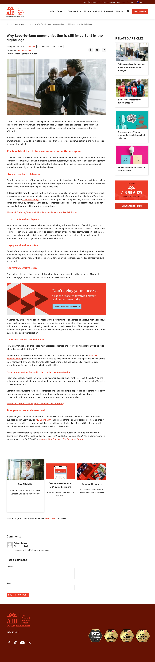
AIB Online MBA (43, 420)
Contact (130, 2)
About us (120, 11)
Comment (10, 567)
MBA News (50, 518)
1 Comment (30, 46)
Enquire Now (139, 12)
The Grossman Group (72, 439)
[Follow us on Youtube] (22, 643)
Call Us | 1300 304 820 (91, 2)
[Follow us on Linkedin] (29, 643)
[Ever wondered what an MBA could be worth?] (60, 485)
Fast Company (55, 439)
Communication (24, 50)
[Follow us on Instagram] (15, 643)
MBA (52, 11)
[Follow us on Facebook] (9, 643)
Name (9, 583)
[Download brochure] (91, 485)
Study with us (74, 11)
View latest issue (132, 206)
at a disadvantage (30, 199)
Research (108, 11)
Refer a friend (13, 632)
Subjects (61, 11)
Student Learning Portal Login (113, 2)
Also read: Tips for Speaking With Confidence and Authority (35, 403)
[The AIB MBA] (25, 485)
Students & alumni (93, 11)
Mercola (43, 439)
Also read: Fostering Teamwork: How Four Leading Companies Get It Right (42, 212)
